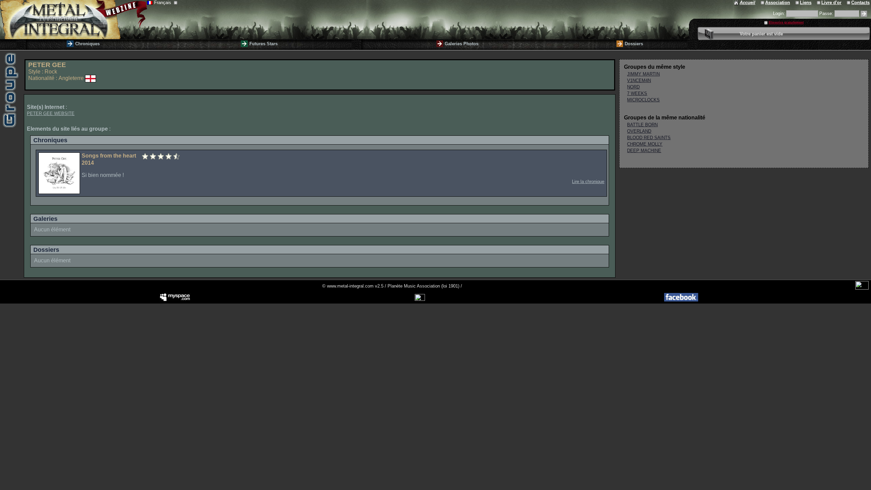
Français (163, 2)
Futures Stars (263, 43)
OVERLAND (639, 131)
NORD (633, 86)
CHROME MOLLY (644, 144)
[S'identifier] (863, 14)
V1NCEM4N (639, 80)
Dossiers (634, 43)
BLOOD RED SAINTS (649, 137)
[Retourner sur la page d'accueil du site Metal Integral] (73, 19)
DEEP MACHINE (644, 150)
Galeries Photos (461, 43)
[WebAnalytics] (862, 288)
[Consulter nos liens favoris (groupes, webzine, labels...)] (797, 2)
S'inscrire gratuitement (786, 22)
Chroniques (87, 43)
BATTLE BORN (642, 124)
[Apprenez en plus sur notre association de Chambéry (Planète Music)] (763, 2)
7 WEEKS (637, 93)
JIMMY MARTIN (643, 74)
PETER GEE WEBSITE (51, 113)
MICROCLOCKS (643, 99)
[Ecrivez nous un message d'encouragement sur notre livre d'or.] (819, 2)
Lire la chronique (588, 181)
